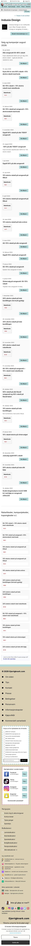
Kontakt (8, 688)
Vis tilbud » (24, 63)
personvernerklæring (15, 932)
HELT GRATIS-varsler (10, 738)
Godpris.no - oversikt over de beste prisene (16, 871)
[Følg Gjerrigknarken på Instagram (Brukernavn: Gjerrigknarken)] (9, 908)
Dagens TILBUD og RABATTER (12, 747)
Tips (7, 682)
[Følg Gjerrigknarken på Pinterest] (28, 908)
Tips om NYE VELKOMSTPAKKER (13, 736)
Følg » (24, 774)
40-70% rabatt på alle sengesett (15, 243)
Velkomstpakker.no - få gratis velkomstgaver (16, 863)
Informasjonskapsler (14, 710)
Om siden (9, 677)
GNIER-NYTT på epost (10, 731)
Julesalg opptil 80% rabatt (12, 456)
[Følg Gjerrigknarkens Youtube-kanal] (15, 908)
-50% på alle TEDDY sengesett (14, 147)
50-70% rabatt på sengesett (13, 267)
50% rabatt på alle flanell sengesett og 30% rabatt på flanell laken (13, 394)
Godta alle (15, 942)
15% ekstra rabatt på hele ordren (15, 222)
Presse (8, 693)
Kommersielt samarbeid (15, 721)
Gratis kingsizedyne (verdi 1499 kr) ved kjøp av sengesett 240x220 (15, 493)
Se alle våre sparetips (9, 659)
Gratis (18, 6)
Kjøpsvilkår (10, 715)
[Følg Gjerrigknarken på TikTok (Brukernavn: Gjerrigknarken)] (3, 908)
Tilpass (15, 937)
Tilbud (23, 6)
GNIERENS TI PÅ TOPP (10, 745)
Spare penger (11, 6)
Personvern (10, 704)
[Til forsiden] (2, 4)
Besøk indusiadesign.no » (20, 34)
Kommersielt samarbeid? (15, 801)
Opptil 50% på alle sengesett (13, 163)
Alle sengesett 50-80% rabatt (14, 53)
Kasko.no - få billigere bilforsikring (14, 878)
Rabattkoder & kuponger (10, 10)
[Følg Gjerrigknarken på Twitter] (25, 908)
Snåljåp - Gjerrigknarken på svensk (14, 890)
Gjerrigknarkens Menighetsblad (13, 743)
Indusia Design (23, 10)
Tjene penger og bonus (11, 754)
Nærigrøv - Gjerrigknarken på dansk (13, 893)
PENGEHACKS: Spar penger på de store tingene (16, 752)
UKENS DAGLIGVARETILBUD (12, 749)
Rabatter (28, 6)
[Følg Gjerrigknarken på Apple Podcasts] (22, 908)
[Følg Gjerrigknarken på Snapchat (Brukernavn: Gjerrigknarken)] (6, 908)
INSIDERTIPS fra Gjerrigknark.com (13, 734)
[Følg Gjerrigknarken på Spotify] (18, 908)
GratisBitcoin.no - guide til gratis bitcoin (15, 874)
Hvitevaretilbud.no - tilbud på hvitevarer (15, 881)
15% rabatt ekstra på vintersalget (15, 435)
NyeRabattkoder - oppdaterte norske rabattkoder (14, 867)
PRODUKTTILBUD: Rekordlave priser (13, 740)
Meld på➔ (24, 760)
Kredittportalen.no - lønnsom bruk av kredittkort (14, 860)
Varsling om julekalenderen (12, 756)
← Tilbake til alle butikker (22, 15)
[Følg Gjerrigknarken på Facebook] (12, 908)
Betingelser (10, 699)
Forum (5, 6)
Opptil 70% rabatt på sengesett (14, 255)
